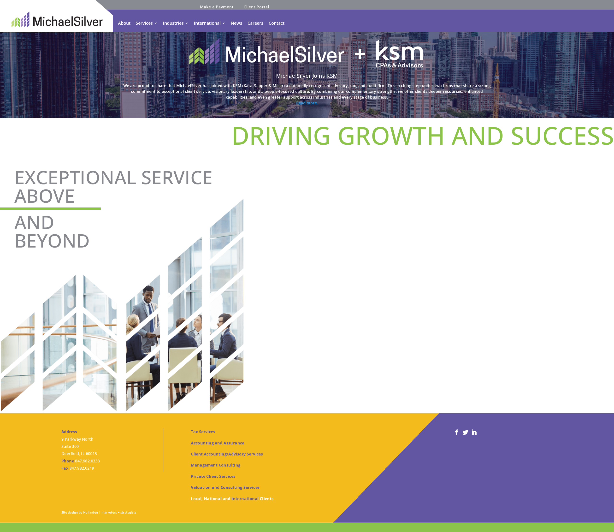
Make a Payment (217, 7)
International (207, 23)
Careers (255, 23)
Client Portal (256, 7)
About (124, 23)
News (236, 23)
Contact (276, 23)
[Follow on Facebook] (456, 432)
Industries (173, 23)
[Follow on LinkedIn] (474, 432)
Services (144, 23)
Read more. (307, 103)
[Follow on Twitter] (465, 432)
